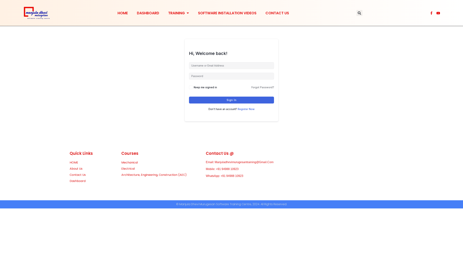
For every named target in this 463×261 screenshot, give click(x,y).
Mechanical (129, 162)
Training (176, 13)
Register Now (246, 109)
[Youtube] (438, 13)
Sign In (232, 100)
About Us (76, 169)
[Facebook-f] (431, 13)
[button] (359, 13)
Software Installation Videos (227, 13)
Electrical (128, 169)
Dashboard (148, 13)
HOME (123, 13)
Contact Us (277, 13)
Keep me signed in (205, 87)
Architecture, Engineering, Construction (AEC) (154, 175)
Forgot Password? (262, 87)
